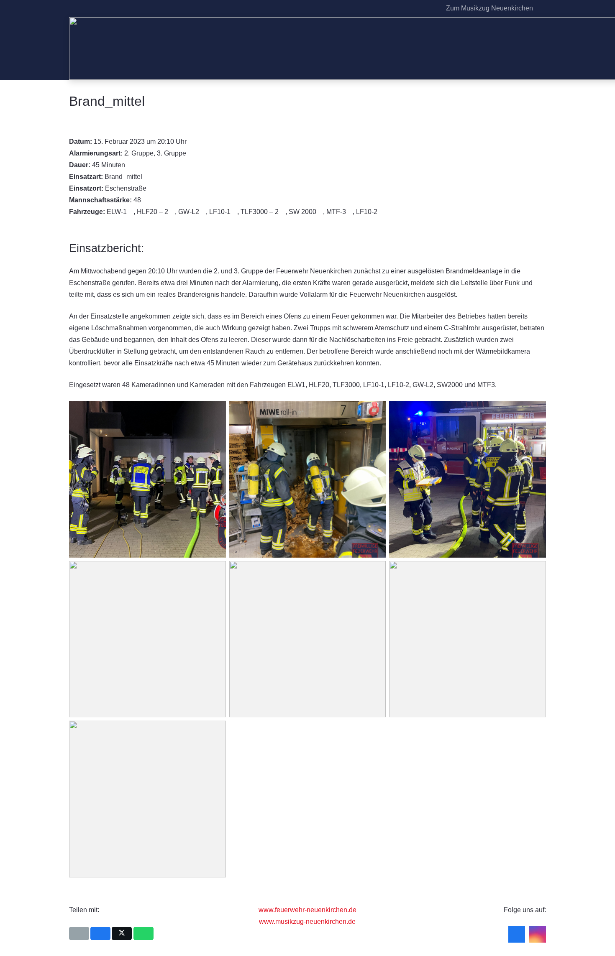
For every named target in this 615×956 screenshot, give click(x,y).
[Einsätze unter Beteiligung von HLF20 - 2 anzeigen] (172, 212)
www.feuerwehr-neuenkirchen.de (307, 909)
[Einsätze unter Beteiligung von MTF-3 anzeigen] (350, 212)
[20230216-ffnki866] (467, 479)
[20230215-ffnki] (147, 639)
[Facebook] (416, 8)
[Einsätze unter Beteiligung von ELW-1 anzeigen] (130, 212)
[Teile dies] (100, 933)
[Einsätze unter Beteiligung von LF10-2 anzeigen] (381, 212)
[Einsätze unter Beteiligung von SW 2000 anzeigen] (320, 212)
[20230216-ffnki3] (147, 799)
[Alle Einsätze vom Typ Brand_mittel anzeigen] (146, 176)
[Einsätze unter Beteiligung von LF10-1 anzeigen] (234, 212)
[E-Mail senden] (79, 933)
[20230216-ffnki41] (307, 479)
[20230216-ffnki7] (467, 639)
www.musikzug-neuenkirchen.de (307, 921)
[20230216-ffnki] (307, 639)
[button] (541, 8)
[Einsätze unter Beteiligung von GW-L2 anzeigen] (203, 212)
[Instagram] (430, 8)
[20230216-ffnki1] (147, 479)
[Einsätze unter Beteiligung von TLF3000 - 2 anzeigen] (282, 212)
